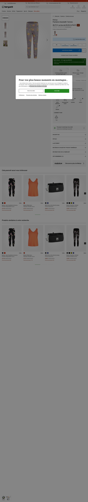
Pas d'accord (31, 90)
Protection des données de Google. (38, 86)
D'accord (57, 90)
